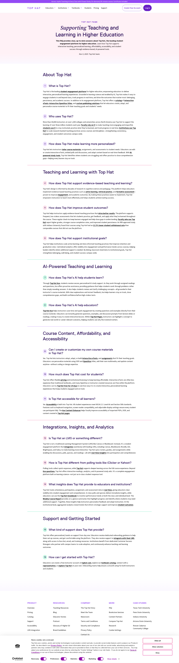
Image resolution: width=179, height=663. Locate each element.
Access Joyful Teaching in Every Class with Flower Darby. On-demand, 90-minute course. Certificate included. (89, 1)
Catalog (30, 617)
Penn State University (141, 612)
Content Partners (115, 617)
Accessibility (32, 625)
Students (87, 8)
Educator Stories (59, 617)
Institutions (62, 8)
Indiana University (140, 617)
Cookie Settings (115, 630)
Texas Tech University (141, 608)
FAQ (110, 608)
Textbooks (76, 8)
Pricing (96, 8)
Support (104, 8)
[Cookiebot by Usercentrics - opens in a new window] (17, 659)
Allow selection (157, 647)
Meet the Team (87, 612)
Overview (30, 608)
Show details (112, 659)
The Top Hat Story (88, 608)
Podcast (56, 621)
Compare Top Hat (116, 621)
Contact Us (85, 634)
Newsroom (85, 617)
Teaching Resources (61, 608)
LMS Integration (33, 630)
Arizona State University (142, 621)
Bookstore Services (116, 612)
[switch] (64, 659)
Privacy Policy (86, 630)
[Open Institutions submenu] (68, 8)
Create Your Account (132, 8)
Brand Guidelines (59, 630)
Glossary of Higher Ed (61, 625)
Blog (55, 612)
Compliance (90, 625)
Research (112, 625)
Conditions (89, 621)
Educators (49, 8)
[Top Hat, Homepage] (33, 8)
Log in (147, 8)
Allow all (157, 641)
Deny (157, 653)
